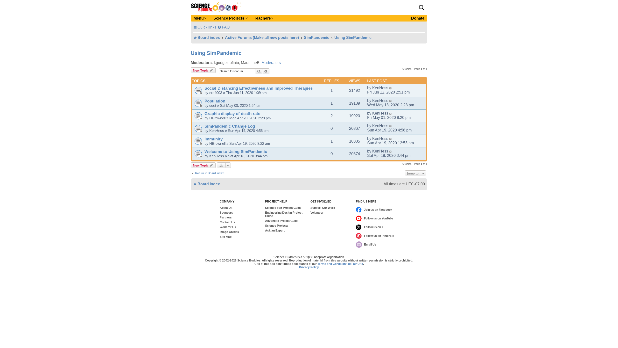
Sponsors (226, 212)
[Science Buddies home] (216, 7)
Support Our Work (322, 208)
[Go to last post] (390, 88)
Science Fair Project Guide (283, 208)
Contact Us (227, 222)
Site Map (226, 237)
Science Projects (276, 225)
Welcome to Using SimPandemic (235, 151)
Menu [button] (199, 18)
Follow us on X (374, 227)
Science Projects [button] (228, 18)
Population (214, 101)
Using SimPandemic (216, 53)
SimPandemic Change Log (229, 126)
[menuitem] (224, 27)
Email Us (370, 244)
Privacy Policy (309, 267)
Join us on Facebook (378, 209)
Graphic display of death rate (232, 113)
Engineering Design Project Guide (283, 214)
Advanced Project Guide (281, 221)
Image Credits (229, 232)
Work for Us (228, 227)
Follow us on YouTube (378, 218)
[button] (421, 7)
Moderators (271, 63)
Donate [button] (417, 18)
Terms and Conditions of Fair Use (340, 264)
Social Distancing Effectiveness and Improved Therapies (258, 88)
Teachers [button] (262, 18)
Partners (226, 217)
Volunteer (316, 212)
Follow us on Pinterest (379, 236)
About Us (226, 208)
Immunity (213, 139)
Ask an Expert (275, 230)
